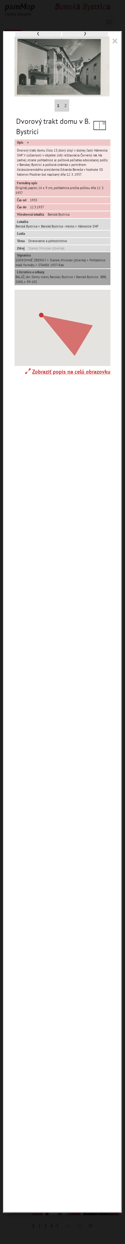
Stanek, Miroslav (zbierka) (46, 248)
